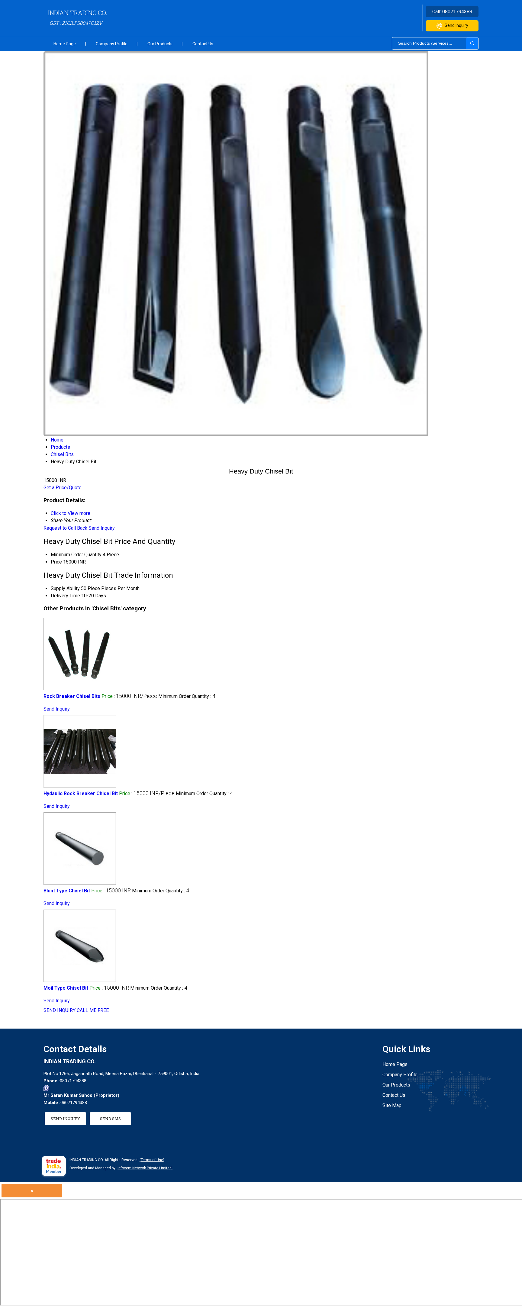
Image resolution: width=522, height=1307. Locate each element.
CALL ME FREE (93, 1010)
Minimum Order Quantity (76, 554)
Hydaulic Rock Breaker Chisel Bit (81, 793)
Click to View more (70, 513)
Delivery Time (65, 596)
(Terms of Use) (152, 1160)
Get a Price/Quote (63, 487)
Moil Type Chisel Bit (66, 988)
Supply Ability (65, 588)
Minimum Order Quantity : (186, 696)
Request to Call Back (65, 528)
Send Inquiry (456, 25)
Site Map (391, 1105)
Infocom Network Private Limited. (145, 1168)
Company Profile (111, 43)
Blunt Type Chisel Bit (67, 891)
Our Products (159, 43)
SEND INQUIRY (60, 1010)
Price (56, 562)
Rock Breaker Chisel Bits (72, 696)
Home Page (64, 43)
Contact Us (202, 43)
